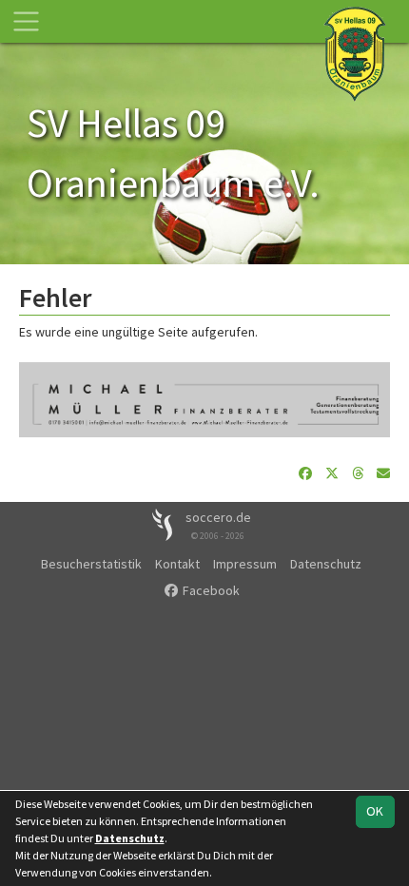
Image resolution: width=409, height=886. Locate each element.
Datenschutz (325, 563)
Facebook (210, 590)
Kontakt (177, 563)
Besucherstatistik (91, 563)
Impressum (245, 563)
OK (374, 810)
